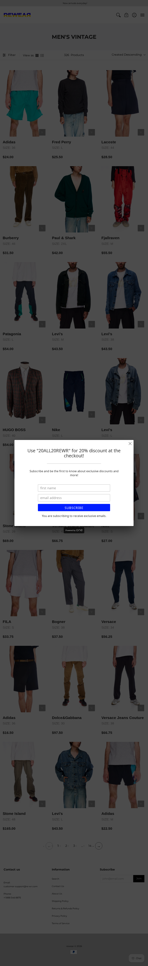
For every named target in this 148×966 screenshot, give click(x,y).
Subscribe (74, 508)
